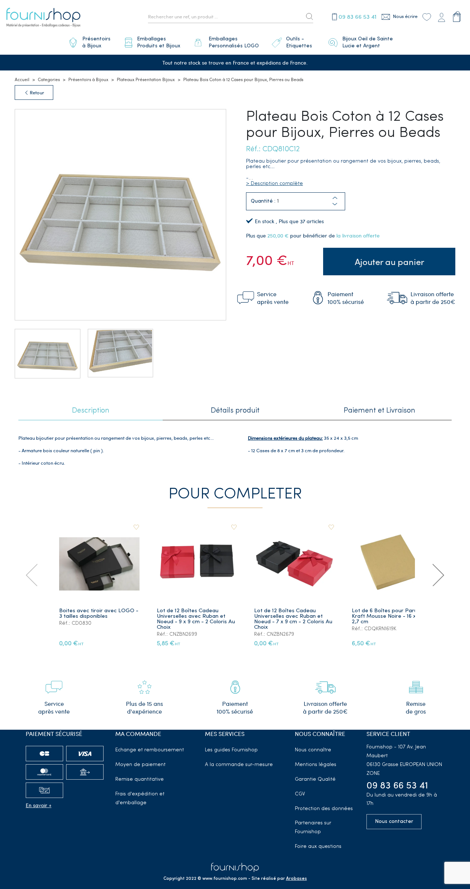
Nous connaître (313, 750)
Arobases (296, 879)
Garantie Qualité (315, 779)
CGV (300, 794)
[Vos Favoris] (426, 16)
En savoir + (38, 805)
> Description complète (274, 183)
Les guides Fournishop (231, 750)
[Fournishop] (43, 19)
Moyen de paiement (140, 765)
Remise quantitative (139, 779)
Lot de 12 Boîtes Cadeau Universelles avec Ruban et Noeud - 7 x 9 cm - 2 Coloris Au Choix (293, 619)
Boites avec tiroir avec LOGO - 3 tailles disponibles (98, 613)
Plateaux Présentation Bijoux (146, 79)
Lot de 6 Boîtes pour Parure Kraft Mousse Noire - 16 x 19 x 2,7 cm (389, 616)
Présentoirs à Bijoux (88, 79)
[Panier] (457, 16)
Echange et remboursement (149, 750)
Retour (36, 92)
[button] (334, 204)
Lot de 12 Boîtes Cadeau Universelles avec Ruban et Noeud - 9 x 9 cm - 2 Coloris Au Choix (196, 619)
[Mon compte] (441, 16)
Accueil (22, 79)
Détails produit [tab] (235, 410)
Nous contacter (394, 821)
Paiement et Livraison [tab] (379, 410)
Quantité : (263, 201)
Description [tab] (90, 410)
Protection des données (324, 809)
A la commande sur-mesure (239, 765)
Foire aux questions (318, 846)
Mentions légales (315, 765)
